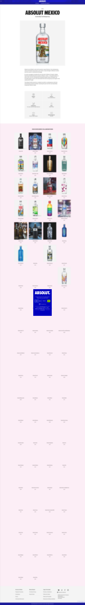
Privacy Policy (40, 308)
